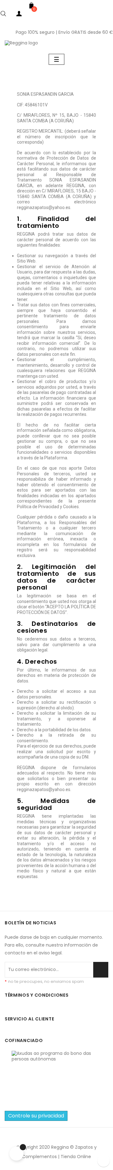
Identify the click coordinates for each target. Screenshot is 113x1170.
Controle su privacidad (36, 1115)
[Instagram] (63, 1137)
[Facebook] (49, 1137)
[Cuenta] (19, 15)
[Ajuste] (44, 15)
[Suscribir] (100, 970)
